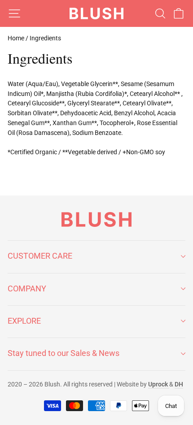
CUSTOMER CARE (40, 255)
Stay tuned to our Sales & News (63, 353)
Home (16, 38)
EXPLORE (24, 320)
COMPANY (27, 288)
